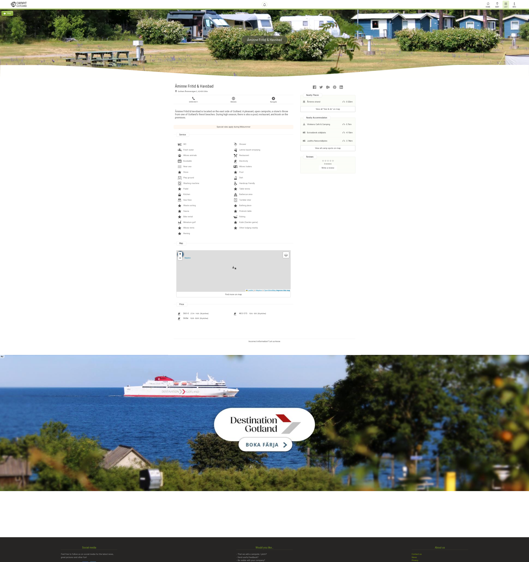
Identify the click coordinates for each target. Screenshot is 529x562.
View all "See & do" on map (328, 109)
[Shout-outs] (264, 4)
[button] (233, 268)
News (414, 557)
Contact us (417, 554)
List (506, 6)
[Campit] (19, 4)
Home (488, 6)
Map (497, 6)
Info (514, 6)
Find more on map (233, 294)
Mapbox (188, 258)
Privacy (415, 560)
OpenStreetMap (270, 290)
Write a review (328, 168)
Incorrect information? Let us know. (264, 341)
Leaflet (250, 290)
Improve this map (283, 290)
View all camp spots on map (328, 148)
